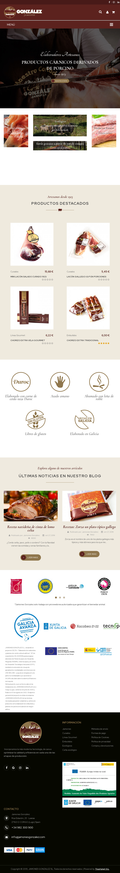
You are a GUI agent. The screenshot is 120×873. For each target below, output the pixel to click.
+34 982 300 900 (22, 827)
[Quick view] (39, 244)
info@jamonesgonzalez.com (28, 837)
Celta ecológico (69, 750)
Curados (66, 733)
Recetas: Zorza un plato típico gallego (89, 526)
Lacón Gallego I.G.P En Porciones (86, 276)
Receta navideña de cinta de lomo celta (30, 528)
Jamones (66, 729)
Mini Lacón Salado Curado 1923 (28, 276)
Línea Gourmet (69, 737)
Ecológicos (67, 745)
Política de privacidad (100, 741)
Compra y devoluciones (102, 745)
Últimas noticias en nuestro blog (60, 476)
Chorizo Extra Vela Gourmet (27, 340)
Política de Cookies (100, 737)
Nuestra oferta (61, 81)
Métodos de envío (99, 729)
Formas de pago (98, 733)
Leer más (32, 557)
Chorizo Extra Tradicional (83, 340)
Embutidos (67, 741)
